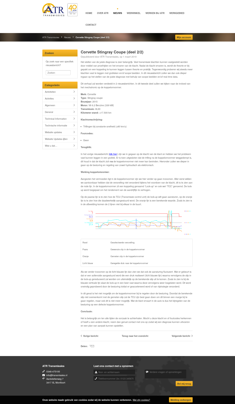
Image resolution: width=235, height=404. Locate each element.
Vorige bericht (90, 335)
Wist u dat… (51, 145)
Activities (49, 98)
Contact (91, 24)
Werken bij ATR (154, 13)
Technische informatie (56, 125)
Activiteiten (50, 91)
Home (89, 13)
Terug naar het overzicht (135, 335)
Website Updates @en (56, 138)
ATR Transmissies (50, 37)
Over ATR (102, 13)
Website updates (53, 132)
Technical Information (56, 118)
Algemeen (50, 105)
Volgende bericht (181, 335)
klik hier (113, 154)
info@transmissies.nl (56, 375)
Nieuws (117, 13)
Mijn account (184, 37)
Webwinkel (134, 13)
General (49, 112)
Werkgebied (176, 13)
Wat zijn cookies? (141, 399)
